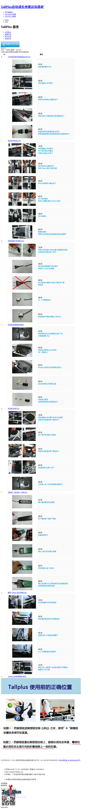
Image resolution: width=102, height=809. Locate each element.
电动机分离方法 (13, 408)
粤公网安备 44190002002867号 (69, 760)
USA (6, 22)
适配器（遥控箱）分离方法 (17, 492)
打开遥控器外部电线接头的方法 (19, 57)
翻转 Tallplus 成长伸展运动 (17, 592)
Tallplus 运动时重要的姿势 (17, 676)
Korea (7, 20)
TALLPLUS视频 (10, 14)
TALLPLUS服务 (10, 16)
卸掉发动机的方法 (14, 141)
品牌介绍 (8, 34)
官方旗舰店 (9, 12)
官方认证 (8, 36)
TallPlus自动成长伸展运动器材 (22, 7)
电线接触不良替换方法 (16, 241)
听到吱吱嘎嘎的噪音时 (16, 325)
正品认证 (8, 38)
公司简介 (8, 32)
